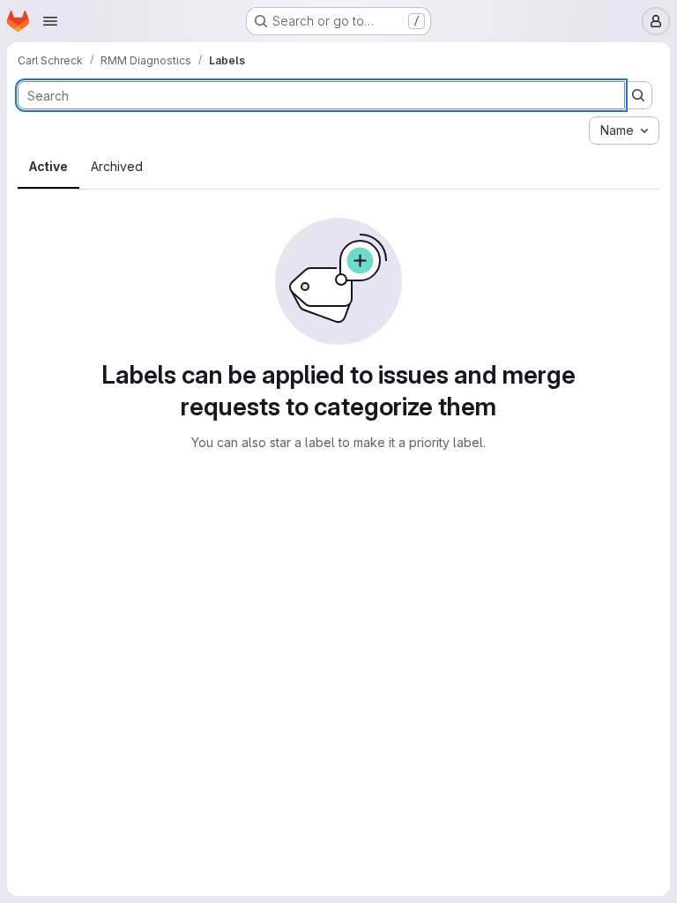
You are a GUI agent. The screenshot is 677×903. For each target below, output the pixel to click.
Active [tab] (48, 166)
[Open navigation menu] (50, 21)
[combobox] (624, 130)
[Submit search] (638, 95)
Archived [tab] (117, 166)
